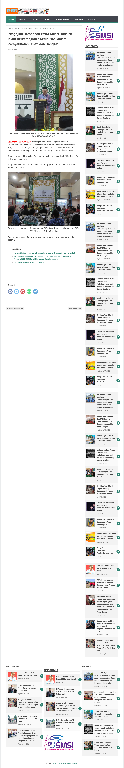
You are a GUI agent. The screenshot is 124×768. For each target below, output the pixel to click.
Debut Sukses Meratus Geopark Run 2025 (30, 263)
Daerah (47, 19)
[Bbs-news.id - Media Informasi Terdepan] (27, 11)
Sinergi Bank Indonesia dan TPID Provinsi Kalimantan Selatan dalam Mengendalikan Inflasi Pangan (106, 79)
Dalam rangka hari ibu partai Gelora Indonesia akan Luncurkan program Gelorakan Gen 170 (106, 626)
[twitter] (16, 291)
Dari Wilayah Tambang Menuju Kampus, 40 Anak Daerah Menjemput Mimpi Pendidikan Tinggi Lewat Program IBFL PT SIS (28, 736)
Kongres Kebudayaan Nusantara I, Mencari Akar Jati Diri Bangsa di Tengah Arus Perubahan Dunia (106, 645)
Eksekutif (22, 19)
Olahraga (79, 19)
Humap (90, 19)
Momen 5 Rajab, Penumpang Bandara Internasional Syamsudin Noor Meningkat (44, 253)
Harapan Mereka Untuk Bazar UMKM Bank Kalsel (105, 568)
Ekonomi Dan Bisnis (62, 19)
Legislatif (35, 19)
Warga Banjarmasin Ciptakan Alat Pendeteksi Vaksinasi (105, 208)
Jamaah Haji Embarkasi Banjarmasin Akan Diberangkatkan (106, 179)
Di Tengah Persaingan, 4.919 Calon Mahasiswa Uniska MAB (27, 687)
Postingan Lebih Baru (15, 308)
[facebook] (10, 291)
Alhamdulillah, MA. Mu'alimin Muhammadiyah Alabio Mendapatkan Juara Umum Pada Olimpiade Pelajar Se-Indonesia (104, 678)
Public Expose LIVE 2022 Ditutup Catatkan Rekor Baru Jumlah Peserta (106, 194)
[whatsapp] (29, 291)
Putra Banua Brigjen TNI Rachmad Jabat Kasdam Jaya (27, 718)
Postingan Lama (75, 308)
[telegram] (35, 291)
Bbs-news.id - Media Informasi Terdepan (65, 763)
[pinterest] (22, 291)
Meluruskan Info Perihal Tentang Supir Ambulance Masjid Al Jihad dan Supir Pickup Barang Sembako (106, 113)
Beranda (11, 19)
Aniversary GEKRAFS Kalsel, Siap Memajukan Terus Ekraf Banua (106, 96)
